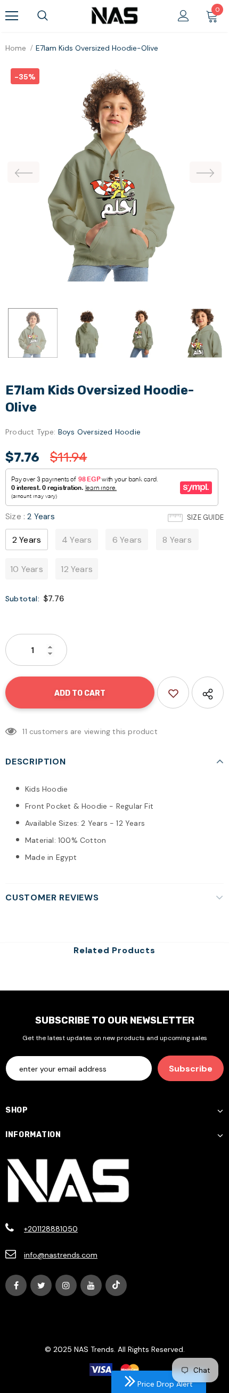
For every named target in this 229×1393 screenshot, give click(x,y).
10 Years (26, 569)
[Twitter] (41, 1285)
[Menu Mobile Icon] (11, 16)
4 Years (77, 539)
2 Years (26, 539)
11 (24, 731)
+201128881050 (51, 1229)
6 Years (127, 539)
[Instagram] (66, 1285)
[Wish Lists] (173, 692)
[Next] (206, 172)
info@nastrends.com (60, 1255)
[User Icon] (183, 15)
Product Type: (30, 432)
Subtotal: (22, 598)
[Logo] (114, 15)
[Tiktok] (116, 1285)
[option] (114, 172)
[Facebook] (16, 1285)
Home (15, 48)
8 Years (176, 539)
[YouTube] (91, 1285)
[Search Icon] (42, 16)
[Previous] (23, 172)
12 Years (77, 569)
